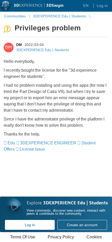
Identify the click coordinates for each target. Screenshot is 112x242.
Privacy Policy (61, 237)
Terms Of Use (22, 237)
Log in (30, 225)
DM (19, 45)
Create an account (82, 225)
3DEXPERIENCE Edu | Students (42, 50)
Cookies (94, 237)
